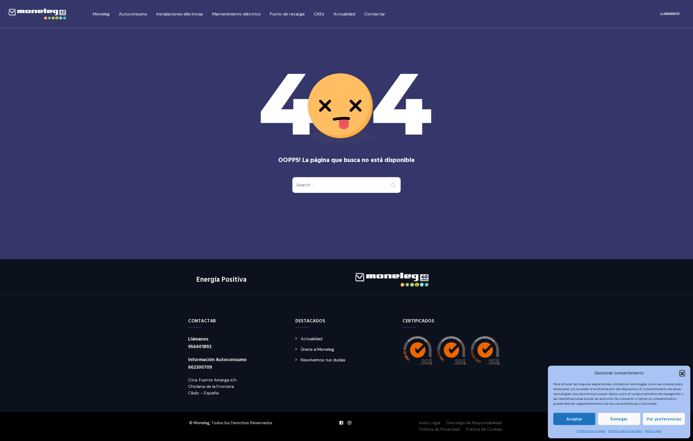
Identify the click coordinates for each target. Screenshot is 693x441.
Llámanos (669, 14)
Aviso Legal (653, 431)
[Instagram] (349, 423)
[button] (682, 373)
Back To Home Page (342, 212)
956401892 (200, 347)
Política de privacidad (625, 431)
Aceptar (574, 419)
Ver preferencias (663, 419)
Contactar (374, 14)
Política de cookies (591, 431)
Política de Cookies (484, 429)
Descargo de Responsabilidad (474, 423)
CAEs (319, 14)
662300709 (200, 367)
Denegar (618, 419)
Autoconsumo (133, 14)
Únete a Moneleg (317, 349)
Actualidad (344, 14)
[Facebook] (341, 423)
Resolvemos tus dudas (323, 360)
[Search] (394, 185)
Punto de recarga (287, 14)
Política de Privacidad (440, 429)
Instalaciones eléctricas (179, 14)
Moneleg (101, 14)
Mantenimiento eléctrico (236, 14)
